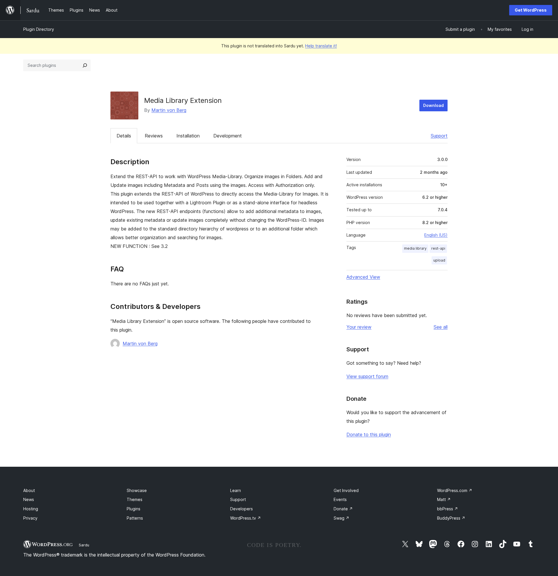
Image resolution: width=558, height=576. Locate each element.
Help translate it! (321, 45)
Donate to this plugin (368, 434)
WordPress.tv (245, 518)
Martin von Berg (168, 110)
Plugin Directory (38, 29)
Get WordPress (531, 10)
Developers (241, 508)
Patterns (135, 518)
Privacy (30, 518)
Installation (188, 136)
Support (439, 136)
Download (433, 105)
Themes (134, 499)
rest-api (438, 248)
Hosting (30, 508)
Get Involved (346, 490)
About (29, 490)
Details (124, 136)
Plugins (133, 508)
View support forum (367, 376)
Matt (444, 499)
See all (441, 327)
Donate (343, 508)
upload (439, 260)
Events (340, 499)
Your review (358, 327)
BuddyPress (451, 518)
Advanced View (363, 277)
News (28, 499)
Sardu (84, 545)
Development (227, 136)
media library (415, 248)
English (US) (436, 234)
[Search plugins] (85, 65)
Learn (235, 490)
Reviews (154, 136)
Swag (341, 518)
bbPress (447, 508)
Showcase (137, 490)
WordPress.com (454, 490)
